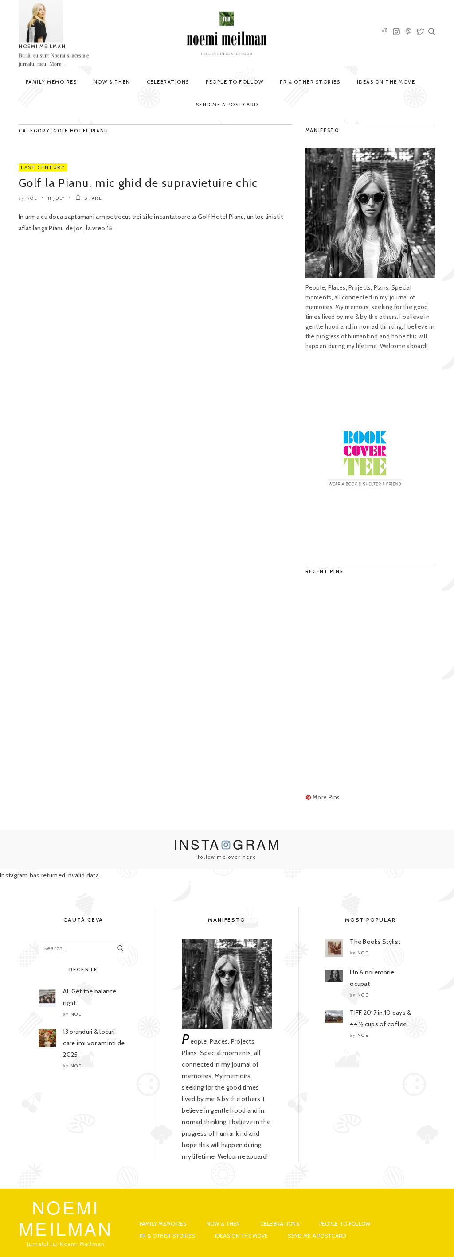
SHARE (92, 198)
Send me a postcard (227, 104)
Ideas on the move (386, 82)
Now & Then (112, 82)
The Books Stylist (375, 942)
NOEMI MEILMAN (42, 46)
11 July (56, 198)
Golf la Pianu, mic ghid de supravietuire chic (138, 183)
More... (57, 64)
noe (32, 198)
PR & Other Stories (310, 82)
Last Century (43, 167)
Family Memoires (51, 82)
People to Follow (234, 82)
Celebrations (168, 82)
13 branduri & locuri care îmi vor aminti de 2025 (94, 1043)
